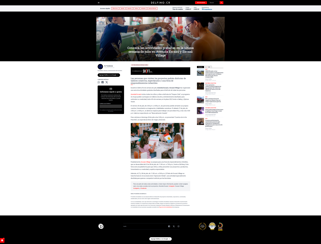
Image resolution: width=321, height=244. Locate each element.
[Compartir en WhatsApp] (99, 82)
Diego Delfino (208, 79)
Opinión (122, 8)
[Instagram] (178, 226)
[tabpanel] (210, 99)
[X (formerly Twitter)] (174, 226)
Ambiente (143, 8)
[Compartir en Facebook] (102, 82)
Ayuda (124, 226)
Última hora (115, 8)
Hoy (206, 69)
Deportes (129, 8)
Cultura (136, 8)
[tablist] (210, 67)
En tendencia (160, 44)
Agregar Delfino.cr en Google (107, 75)
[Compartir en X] (106, 82)
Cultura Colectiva (210, 83)
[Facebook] (169, 226)
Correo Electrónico (105, 103)
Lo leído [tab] (207, 67)
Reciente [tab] (200, 67)
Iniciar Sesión (201, 2)
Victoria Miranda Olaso (210, 92)
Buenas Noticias (152, 8)
